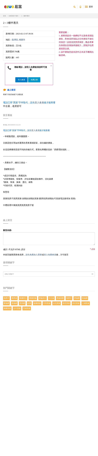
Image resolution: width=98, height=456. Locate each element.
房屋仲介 (42, 298)
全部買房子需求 (13, 16)
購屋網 (6, 303)
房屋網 (76, 298)
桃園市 (22, 40)
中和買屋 (46, 303)
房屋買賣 (60, 298)
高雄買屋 (26, 308)
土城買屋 (85, 303)
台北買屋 (56, 303)
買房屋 (14, 298)
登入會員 (21, 80)
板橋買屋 (37, 303)
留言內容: (7, 230)
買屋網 (14, 303)
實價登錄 (32, 298)
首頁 (4, 16)
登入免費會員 (50, 255)
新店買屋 (75, 303)
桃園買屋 (7, 308)
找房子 (69, 298)
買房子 (6, 298)
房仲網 (22, 303)
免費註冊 (34, 80)
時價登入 (23, 298)
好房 (29, 303)
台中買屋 (17, 308)
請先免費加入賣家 (34, 255)
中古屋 (51, 298)
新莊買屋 (66, 303)
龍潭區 (15, 40)
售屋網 (84, 298)
